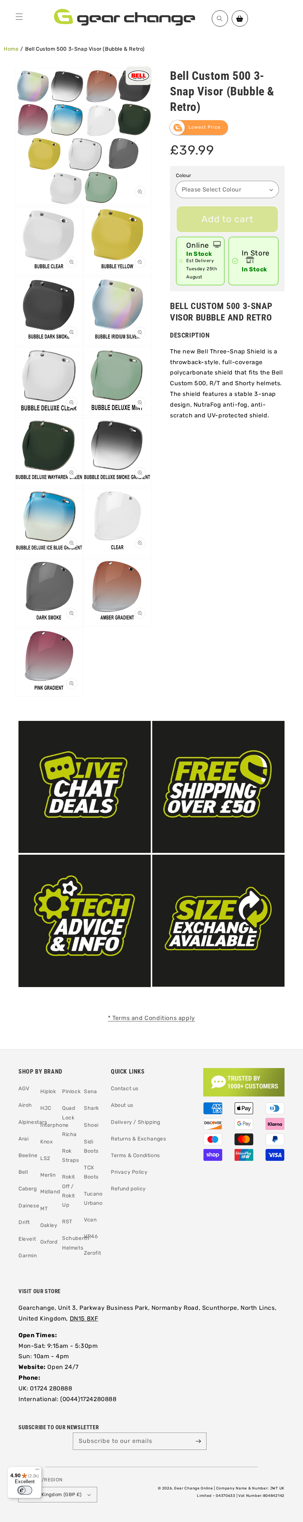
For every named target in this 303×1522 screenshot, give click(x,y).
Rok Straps (70, 1155)
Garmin (27, 1255)
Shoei (91, 1125)
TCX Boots (91, 1172)
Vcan (90, 1220)
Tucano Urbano (93, 1198)
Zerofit (92, 1253)
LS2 (45, 1158)
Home (11, 49)
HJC (45, 1108)
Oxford (49, 1242)
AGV (24, 1088)
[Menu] (19, 17)
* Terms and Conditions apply (151, 1017)
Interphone (54, 1125)
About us (122, 1105)
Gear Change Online (193, 1488)
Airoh (25, 1105)
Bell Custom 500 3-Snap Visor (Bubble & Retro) (85, 49)
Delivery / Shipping (135, 1122)
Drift (24, 1222)
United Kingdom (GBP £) (53, 1494)
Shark (91, 1108)
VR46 (91, 1236)
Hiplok (48, 1091)
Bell (23, 1172)
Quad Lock (68, 1113)
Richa (69, 1134)
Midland (50, 1192)
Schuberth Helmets (75, 1243)
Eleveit (27, 1239)
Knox (46, 1142)
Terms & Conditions (135, 1155)
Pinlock (71, 1091)
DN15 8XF (84, 1318)
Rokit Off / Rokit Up (68, 1191)
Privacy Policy (129, 1172)
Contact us (125, 1088)
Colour (183, 175)
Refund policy (128, 1189)
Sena (90, 1091)
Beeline (27, 1155)
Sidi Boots (91, 1146)
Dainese (28, 1206)
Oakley (49, 1225)
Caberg (27, 1189)
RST (67, 1221)
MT (44, 1209)
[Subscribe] (198, 1441)
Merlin (48, 1175)
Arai (23, 1139)
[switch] (24, 1490)
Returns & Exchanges (138, 1139)
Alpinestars (32, 1122)
